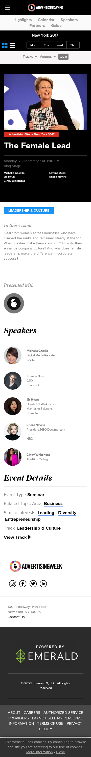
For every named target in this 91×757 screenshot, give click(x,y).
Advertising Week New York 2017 (32, 134)
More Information (39, 752)
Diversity (67, 512)
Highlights (22, 20)
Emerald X (40, 683)
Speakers (69, 20)
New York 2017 (45, 35)
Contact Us (16, 617)
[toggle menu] (8, 8)
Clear (63, 56)
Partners (37, 25)
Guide (56, 25)
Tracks (28, 56)
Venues (46, 56)
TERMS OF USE (50, 723)
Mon (33, 45)
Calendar (46, 20)
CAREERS (32, 712)
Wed (60, 45)
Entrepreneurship (23, 519)
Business (53, 503)
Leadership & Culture (28, 210)
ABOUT (14, 712)
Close (60, 752)
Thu (73, 45)
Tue (46, 45)
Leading (46, 512)
